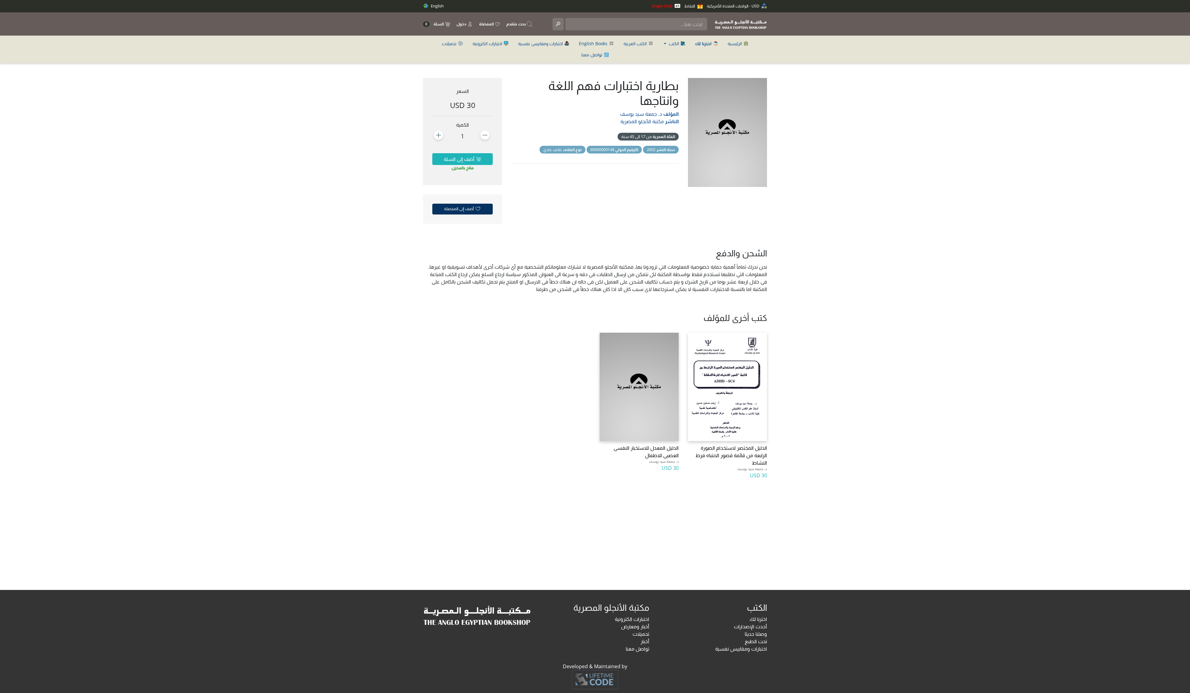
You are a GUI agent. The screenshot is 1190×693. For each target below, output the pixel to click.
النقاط (690, 6)
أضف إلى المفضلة (459, 208)
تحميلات (450, 43)
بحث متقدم (516, 24)
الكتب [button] (674, 43)
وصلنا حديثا (756, 633)
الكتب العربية (636, 43)
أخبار (645, 641)
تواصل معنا (592, 55)
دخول (461, 24)
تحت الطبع (756, 641)
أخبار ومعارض (635, 626)
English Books (594, 43)
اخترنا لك (758, 619)
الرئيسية (735, 43)
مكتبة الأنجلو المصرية (642, 121)
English (437, 6)
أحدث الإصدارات (750, 626)
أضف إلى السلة (460, 159)
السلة (435, 24)
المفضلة (487, 24)
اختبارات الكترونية (488, 43)
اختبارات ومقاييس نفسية (541, 43)
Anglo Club (662, 6)
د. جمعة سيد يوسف (641, 113)
